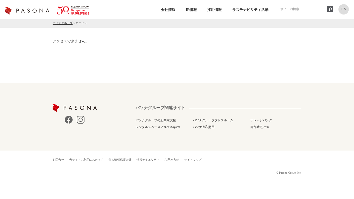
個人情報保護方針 (120, 159)
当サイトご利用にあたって (86, 159)
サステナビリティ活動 (250, 10)
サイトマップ (192, 159)
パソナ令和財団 (204, 127)
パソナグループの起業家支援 (156, 120)
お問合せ (58, 159)
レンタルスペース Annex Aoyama (158, 127)
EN (343, 9)
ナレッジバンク (261, 120)
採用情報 (214, 10)
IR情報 (191, 10)
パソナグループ (63, 23)
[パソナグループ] (47, 10)
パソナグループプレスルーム (213, 120)
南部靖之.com (259, 127)
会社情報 (168, 10)
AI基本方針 (172, 159)
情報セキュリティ (148, 159)
